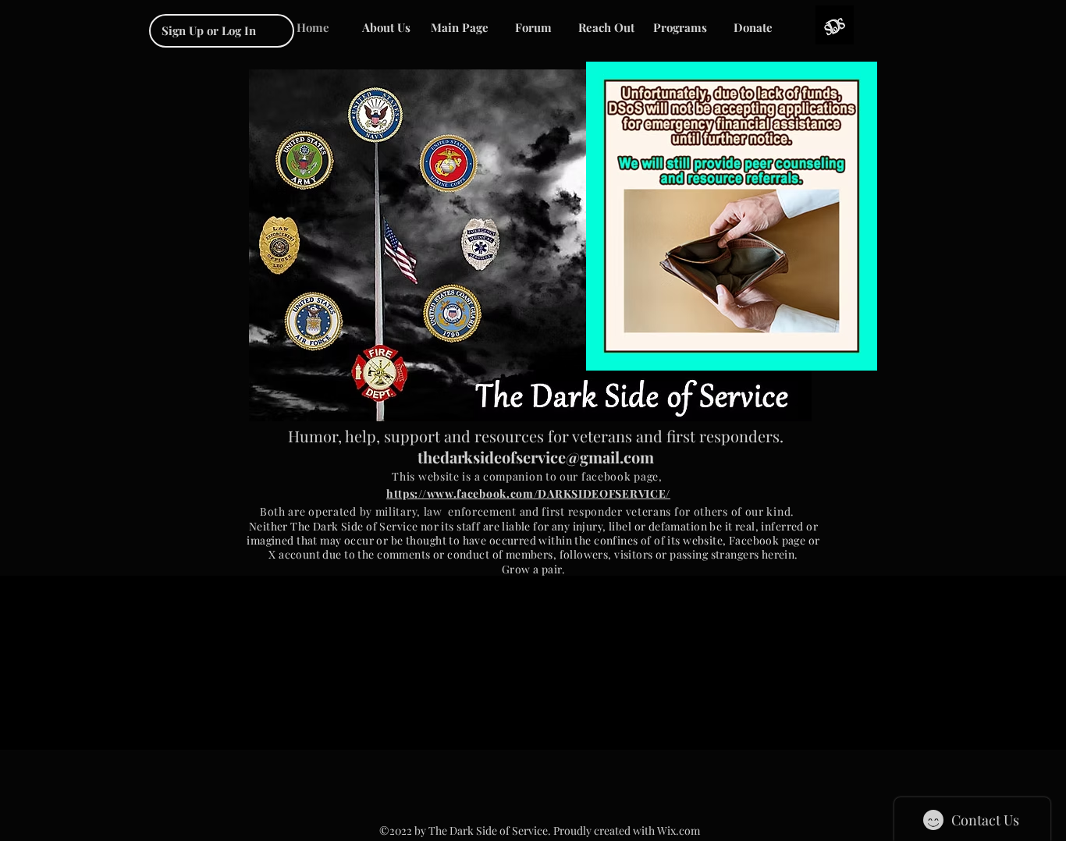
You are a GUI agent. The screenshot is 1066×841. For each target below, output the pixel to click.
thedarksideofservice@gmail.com (536, 456)
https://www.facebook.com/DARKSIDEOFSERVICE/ (528, 493)
